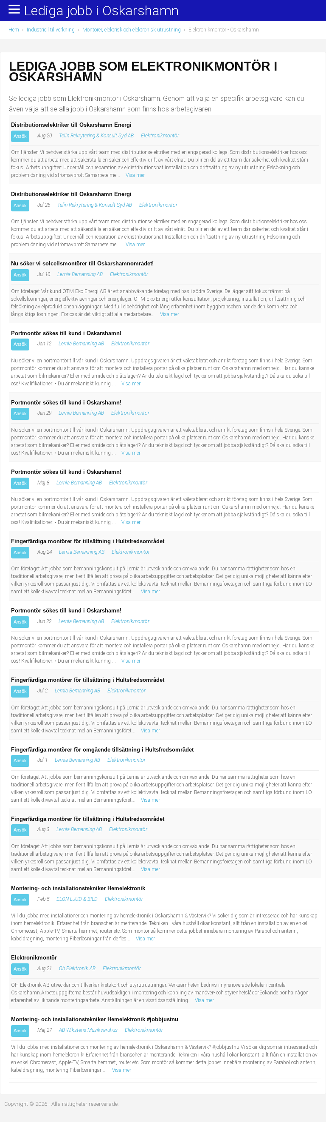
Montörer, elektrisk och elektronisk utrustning (131, 30)
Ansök (20, 136)
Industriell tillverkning (51, 30)
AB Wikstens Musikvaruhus (88, 1030)
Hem (13, 30)
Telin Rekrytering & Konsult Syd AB (96, 136)
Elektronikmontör (160, 136)
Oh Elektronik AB (77, 968)
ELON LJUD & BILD (77, 899)
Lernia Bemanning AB (80, 274)
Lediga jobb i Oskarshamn (101, 11)
